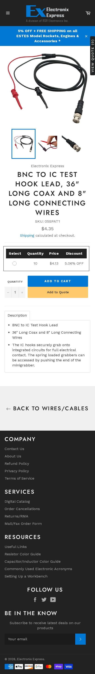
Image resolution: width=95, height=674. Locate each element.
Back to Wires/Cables (50, 408)
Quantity (15, 281)
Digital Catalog (17, 501)
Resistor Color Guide (23, 554)
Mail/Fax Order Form (23, 523)
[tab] (17, 315)
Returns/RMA (16, 516)
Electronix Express (30, 659)
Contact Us (14, 449)
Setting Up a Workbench (26, 576)
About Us (13, 456)
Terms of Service (19, 478)
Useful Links (16, 546)
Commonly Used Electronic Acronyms (38, 569)
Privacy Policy (17, 471)
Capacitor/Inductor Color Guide (33, 561)
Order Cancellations (22, 509)
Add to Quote (58, 292)
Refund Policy (17, 463)
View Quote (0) (92, 55)
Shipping (27, 235)
